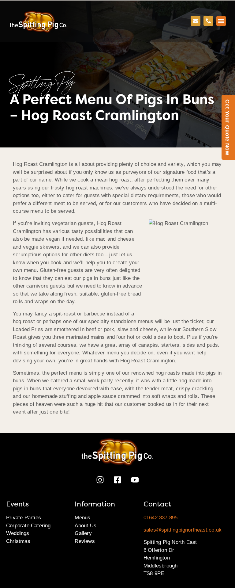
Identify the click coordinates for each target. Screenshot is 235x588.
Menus (82, 518)
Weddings (17, 533)
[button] (221, 21)
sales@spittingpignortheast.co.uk (183, 530)
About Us (85, 526)
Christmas (18, 541)
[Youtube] (135, 480)
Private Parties (23, 518)
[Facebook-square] (117, 480)
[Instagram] (100, 480)
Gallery (83, 533)
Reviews (85, 541)
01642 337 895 (161, 518)
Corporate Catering (28, 526)
